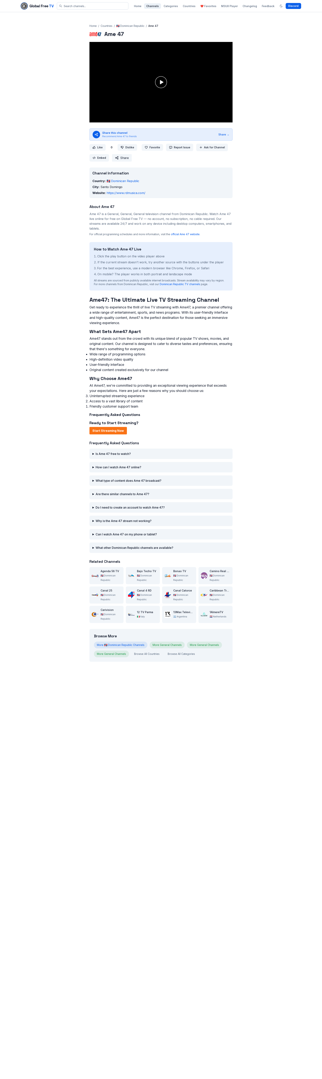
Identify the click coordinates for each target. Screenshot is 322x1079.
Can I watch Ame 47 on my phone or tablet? (126, 534)
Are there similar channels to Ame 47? (122, 494)
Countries (189, 6)
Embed (101, 157)
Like (100, 147)
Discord (293, 5)
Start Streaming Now (108, 431)
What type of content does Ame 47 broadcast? (128, 480)
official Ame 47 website (185, 234)
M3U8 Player (229, 6)
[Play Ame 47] (161, 82)
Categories (171, 6)
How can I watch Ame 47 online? (118, 467)
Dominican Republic (123, 181)
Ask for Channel (214, 147)
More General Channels (167, 644)
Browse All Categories (181, 653)
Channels (152, 6)
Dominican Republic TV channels (180, 284)
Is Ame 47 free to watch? (113, 454)
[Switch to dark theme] (281, 6)
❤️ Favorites (208, 6)
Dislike (129, 147)
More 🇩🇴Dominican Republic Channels (120, 644)
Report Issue (182, 147)
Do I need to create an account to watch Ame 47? (130, 507)
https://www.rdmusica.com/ (126, 193)
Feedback (268, 6)
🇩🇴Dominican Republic (130, 25)
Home (137, 6)
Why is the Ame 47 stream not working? (123, 521)
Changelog (250, 6)
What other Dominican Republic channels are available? (134, 548)
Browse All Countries (147, 653)
